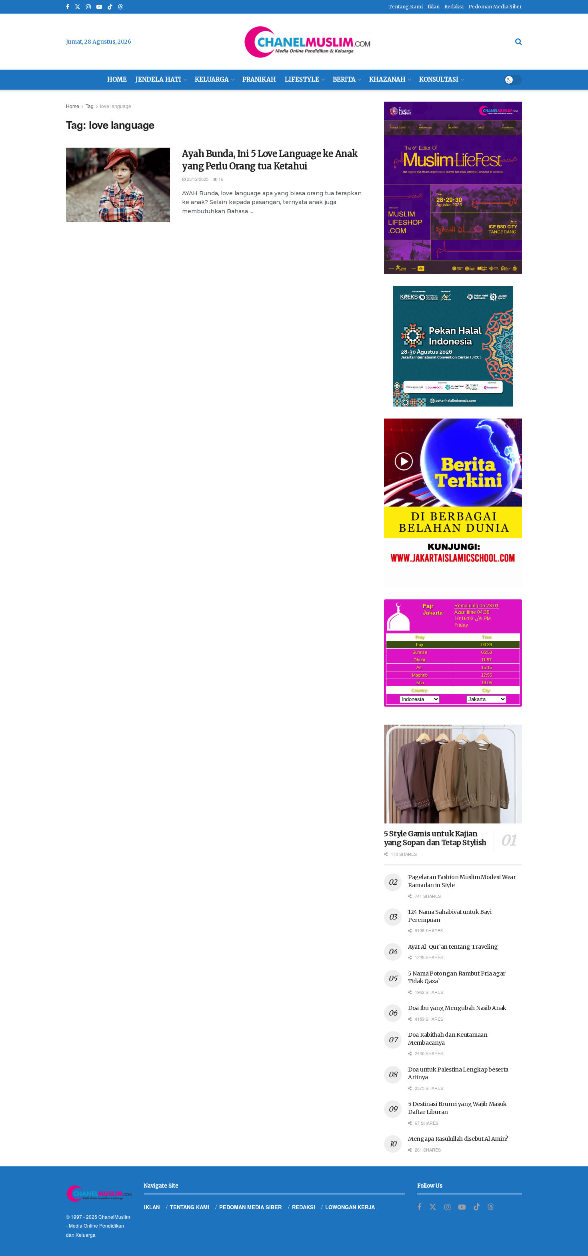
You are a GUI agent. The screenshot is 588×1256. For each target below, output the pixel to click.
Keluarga (212, 79)
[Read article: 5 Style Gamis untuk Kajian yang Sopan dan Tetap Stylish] (453, 774)
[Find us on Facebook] (67, 7)
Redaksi (454, 7)
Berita (344, 79)
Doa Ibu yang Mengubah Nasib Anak (457, 1008)
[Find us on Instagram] (88, 7)
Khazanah (387, 79)
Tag (90, 105)
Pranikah (259, 79)
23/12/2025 (197, 179)
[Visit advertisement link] (453, 188)
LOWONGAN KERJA (350, 1207)
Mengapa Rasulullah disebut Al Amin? (458, 1138)
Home (117, 79)
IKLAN (152, 1207)
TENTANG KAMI (189, 1207)
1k (220, 179)
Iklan (434, 7)
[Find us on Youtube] (99, 7)
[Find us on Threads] (120, 7)
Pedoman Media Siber (495, 7)
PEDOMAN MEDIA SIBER (250, 1207)
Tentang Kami (405, 7)
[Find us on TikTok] (110, 7)
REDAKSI (303, 1207)
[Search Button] (518, 42)
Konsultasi (438, 79)
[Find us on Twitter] (77, 7)
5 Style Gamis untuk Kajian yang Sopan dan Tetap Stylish (435, 838)
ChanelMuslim (114, 1216)
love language (115, 105)
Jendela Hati (158, 79)
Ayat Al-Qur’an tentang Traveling (453, 946)
